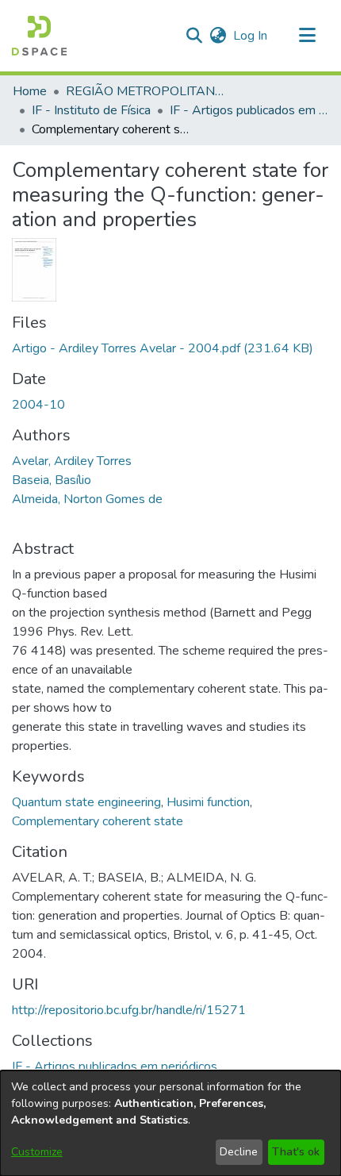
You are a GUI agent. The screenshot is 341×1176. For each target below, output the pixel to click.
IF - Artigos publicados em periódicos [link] (249, 110)
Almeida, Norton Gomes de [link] (87, 499)
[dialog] (170, 1123)
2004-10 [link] (38, 404)
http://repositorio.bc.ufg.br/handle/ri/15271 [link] (129, 1010)
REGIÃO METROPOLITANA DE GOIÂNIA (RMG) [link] (145, 91)
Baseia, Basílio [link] (51, 480)
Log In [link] (251, 35)
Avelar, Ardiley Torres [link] (72, 461)
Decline (239, 1151)
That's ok (296, 1151)
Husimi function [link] (208, 802)
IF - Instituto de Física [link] (91, 110)
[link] (162, 348)
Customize (37, 1151)
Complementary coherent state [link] (97, 821)
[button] (39, 36)
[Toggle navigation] (307, 36)
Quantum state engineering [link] (86, 802)
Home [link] (30, 91)
